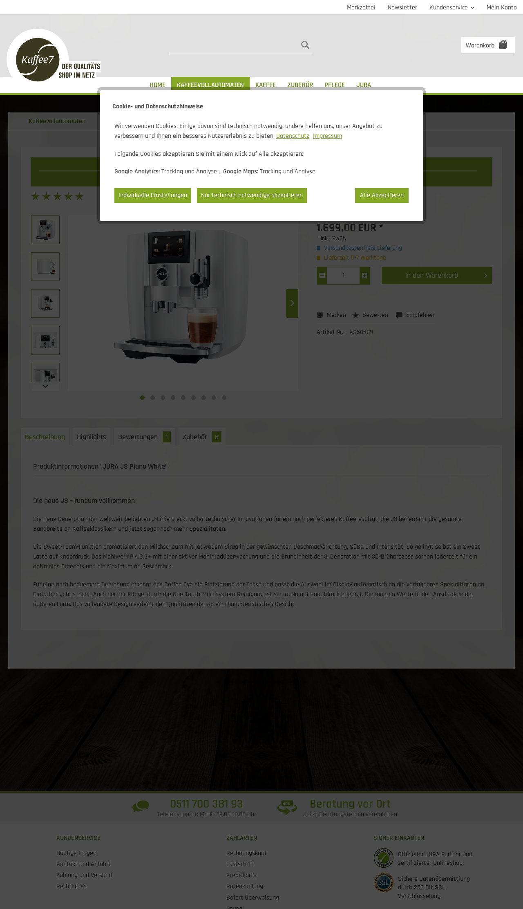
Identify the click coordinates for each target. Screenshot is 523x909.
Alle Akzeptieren (382, 195)
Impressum (327, 136)
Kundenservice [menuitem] (449, 7)
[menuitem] (361, 7)
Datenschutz (292, 136)
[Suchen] (305, 45)
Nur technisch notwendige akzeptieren (252, 195)
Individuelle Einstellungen (152, 195)
